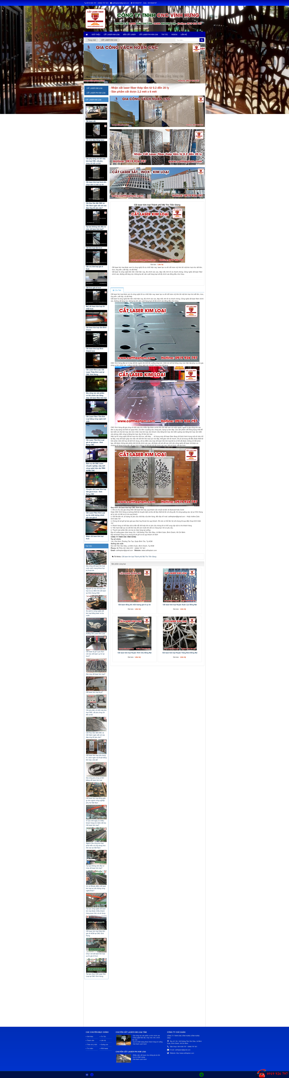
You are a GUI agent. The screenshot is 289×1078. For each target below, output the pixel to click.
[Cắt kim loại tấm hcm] (96, 238)
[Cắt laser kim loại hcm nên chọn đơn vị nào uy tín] (96, 173)
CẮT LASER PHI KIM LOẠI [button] (148, 34)
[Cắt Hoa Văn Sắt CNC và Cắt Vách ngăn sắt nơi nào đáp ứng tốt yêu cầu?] (96, 194)
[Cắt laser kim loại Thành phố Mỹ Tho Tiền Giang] (157, 234)
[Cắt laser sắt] (96, 112)
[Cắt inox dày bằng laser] (96, 130)
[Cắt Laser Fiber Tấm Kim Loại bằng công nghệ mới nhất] (96, 407)
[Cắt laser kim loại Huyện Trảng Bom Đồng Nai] (179, 633)
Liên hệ (103, 1040)
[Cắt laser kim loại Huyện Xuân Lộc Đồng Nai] (179, 585)
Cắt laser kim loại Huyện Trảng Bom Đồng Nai (179, 653)
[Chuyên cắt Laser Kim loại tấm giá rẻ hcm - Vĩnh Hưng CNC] (96, 480)
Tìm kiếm (90, 1048)
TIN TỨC (88, 546)
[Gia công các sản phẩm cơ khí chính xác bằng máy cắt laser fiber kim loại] (96, 384)
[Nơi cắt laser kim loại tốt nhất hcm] (96, 297)
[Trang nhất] (87, 34)
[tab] (117, 290)
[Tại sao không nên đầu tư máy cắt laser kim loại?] (96, 217)
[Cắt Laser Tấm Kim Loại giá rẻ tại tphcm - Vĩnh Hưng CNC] (96, 430)
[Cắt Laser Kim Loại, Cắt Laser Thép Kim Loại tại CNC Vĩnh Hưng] (96, 360)
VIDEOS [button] (174, 34)
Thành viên (90, 1040)
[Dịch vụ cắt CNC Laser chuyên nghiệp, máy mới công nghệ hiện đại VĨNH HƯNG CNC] (96, 454)
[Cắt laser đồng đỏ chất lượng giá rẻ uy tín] (134, 585)
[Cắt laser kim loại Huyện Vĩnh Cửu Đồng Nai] (134, 633)
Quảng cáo (104, 1044)
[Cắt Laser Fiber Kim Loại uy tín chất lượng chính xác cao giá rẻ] (96, 503)
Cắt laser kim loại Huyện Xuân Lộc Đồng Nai (180, 604)
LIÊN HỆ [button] (184, 34)
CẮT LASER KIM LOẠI (93, 100)
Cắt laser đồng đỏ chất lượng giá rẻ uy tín (134, 604)
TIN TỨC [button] (164, 34)
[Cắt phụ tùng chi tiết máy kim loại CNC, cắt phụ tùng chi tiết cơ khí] (96, 149)
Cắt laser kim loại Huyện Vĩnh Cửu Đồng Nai (134, 653)
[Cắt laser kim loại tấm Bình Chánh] (96, 318)
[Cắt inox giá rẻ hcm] (96, 278)
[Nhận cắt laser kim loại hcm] (96, 527)
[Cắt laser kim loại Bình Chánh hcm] (96, 339)
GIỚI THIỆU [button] (96, 34)
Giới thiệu (90, 1036)
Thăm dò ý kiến (92, 1044)
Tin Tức (103, 1036)
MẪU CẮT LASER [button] (129, 34)
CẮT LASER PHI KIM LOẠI (96, 93)
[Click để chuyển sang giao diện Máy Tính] (92, 1074)
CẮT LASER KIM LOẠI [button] (112, 34)
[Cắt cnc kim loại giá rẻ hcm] (96, 257)
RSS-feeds (104, 1048)
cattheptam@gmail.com (120, 3)
